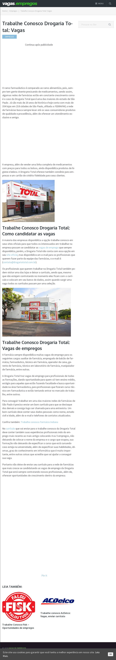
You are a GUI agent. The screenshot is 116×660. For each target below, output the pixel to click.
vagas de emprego (49, 247)
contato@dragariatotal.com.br (19, 262)
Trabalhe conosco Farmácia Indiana (39, 422)
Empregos (13, 11)
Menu (101, 3)
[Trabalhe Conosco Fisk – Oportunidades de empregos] (18, 607)
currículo (10, 428)
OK (110, 654)
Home (4, 11)
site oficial (12, 254)
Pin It (44, 575)
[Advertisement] (39, 66)
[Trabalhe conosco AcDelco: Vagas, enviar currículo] (58, 601)
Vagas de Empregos (17, 648)
